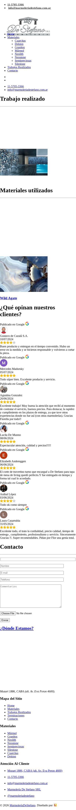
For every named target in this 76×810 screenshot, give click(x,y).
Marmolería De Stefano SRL (24, 789)
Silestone (20, 63)
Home (11, 34)
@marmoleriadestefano (20, 795)
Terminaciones (15, 715)
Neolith (19, 53)
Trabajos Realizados (19, 67)
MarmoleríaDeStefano (22, 805)
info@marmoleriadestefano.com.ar (29, 7)
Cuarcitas (20, 40)
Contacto (12, 70)
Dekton (19, 44)
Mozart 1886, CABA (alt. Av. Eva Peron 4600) (34, 770)
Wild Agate (8, 298)
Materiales (13, 37)
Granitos (20, 47)
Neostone (20, 57)
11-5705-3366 (15, 4)
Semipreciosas (23, 60)
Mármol (19, 50)
